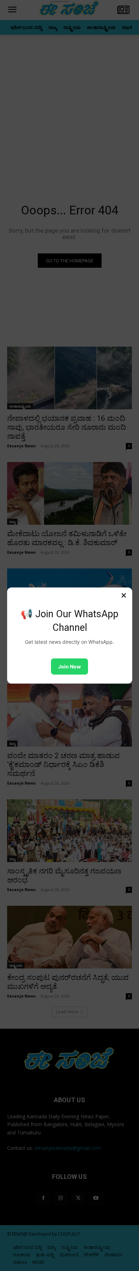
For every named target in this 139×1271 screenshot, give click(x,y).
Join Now (69, 666)
